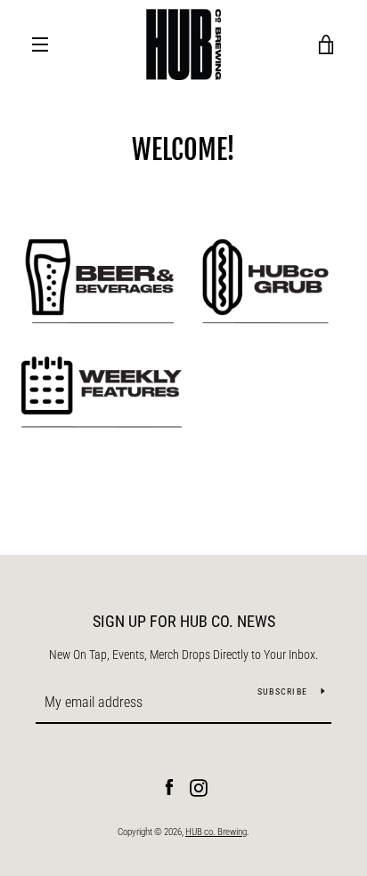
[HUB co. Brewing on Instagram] (199, 787)
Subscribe (282, 691)
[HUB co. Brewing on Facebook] (169, 787)
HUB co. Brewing (216, 832)
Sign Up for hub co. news (184, 621)
